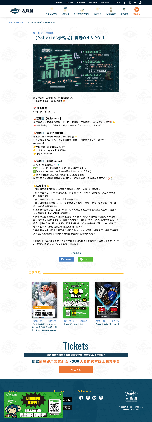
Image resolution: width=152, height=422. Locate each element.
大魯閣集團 (105, 2)
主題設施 (69, 2)
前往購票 (76, 369)
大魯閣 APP (81, 2)
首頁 (10, 22)
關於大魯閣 (93, 2)
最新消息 (59, 2)
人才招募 (116, 2)
